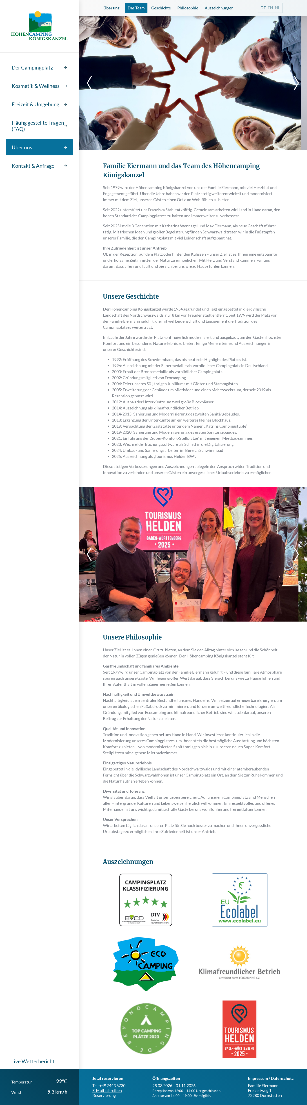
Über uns (22, 147)
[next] (293, 83)
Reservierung (104, 1095)
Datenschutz (282, 1078)
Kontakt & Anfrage (33, 166)
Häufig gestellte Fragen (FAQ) (38, 126)
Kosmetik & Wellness (36, 86)
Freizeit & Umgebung (35, 104)
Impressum (258, 1078)
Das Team (136, 7)
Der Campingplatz (32, 67)
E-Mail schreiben (107, 1090)
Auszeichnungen (219, 7)
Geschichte (161, 7)
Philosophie (187, 7)
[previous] (92, 83)
